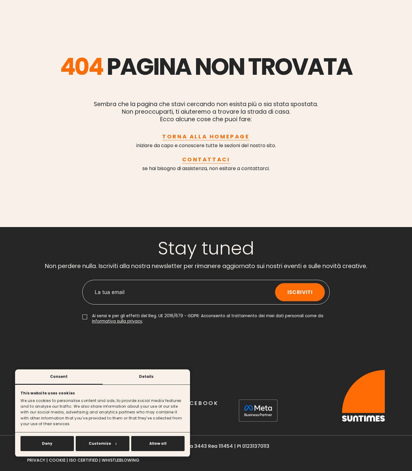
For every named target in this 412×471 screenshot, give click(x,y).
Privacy (36, 460)
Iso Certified (84, 460)
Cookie (57, 460)
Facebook (200, 403)
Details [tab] (146, 376)
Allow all (157, 443)
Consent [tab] (59, 376)
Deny (47, 443)
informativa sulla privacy (117, 321)
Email (100, 286)
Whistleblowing (120, 460)
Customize (100, 443)
